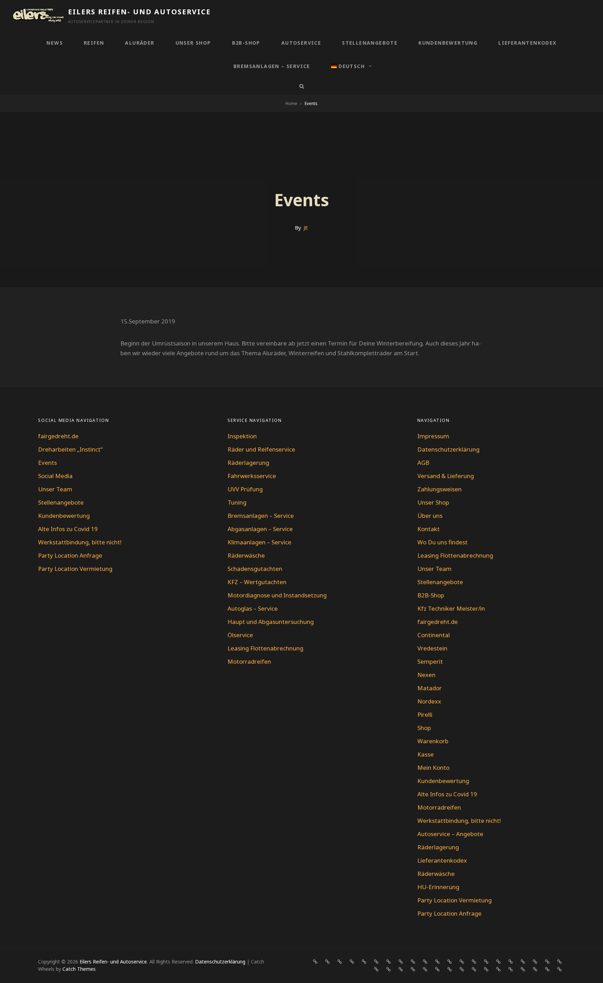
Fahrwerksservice (252, 476)
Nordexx (429, 701)
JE (306, 227)
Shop (424, 728)
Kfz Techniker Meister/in (451, 608)
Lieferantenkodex (527, 42)
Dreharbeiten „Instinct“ (70, 449)
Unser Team (55, 489)
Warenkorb (432, 741)
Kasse (425, 754)
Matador (429, 688)
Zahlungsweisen (439, 489)
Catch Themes (79, 969)
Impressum (433, 436)
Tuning (237, 502)
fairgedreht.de (58, 436)
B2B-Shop (246, 42)
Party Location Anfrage (70, 555)
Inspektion (242, 436)
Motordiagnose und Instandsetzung (277, 595)
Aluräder (139, 42)
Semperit (430, 661)
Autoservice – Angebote (450, 834)
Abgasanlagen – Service (260, 529)
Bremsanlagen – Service (271, 66)
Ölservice (240, 635)
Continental (433, 635)
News (54, 42)
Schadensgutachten (255, 569)
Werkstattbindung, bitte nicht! (79, 542)
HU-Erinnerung (438, 887)
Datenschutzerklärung (448, 449)
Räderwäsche (246, 555)
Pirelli (424, 714)
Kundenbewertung (447, 42)
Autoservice (301, 42)
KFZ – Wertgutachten (257, 582)
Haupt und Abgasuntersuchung (271, 622)
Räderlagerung (248, 463)
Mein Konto (433, 768)
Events (47, 463)
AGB (423, 463)
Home (291, 103)
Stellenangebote (369, 42)
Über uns (429, 516)
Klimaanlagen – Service (259, 542)
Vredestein (432, 648)
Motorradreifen (249, 661)
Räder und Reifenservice (261, 449)
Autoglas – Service (253, 608)
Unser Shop (193, 42)
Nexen (426, 675)
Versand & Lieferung (445, 476)
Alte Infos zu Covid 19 (68, 529)
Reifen (94, 42)
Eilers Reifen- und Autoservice (139, 11)
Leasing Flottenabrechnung (265, 648)
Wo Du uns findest (442, 542)
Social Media (55, 476)
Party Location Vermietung (75, 569)
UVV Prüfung (245, 489)
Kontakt (428, 529)
